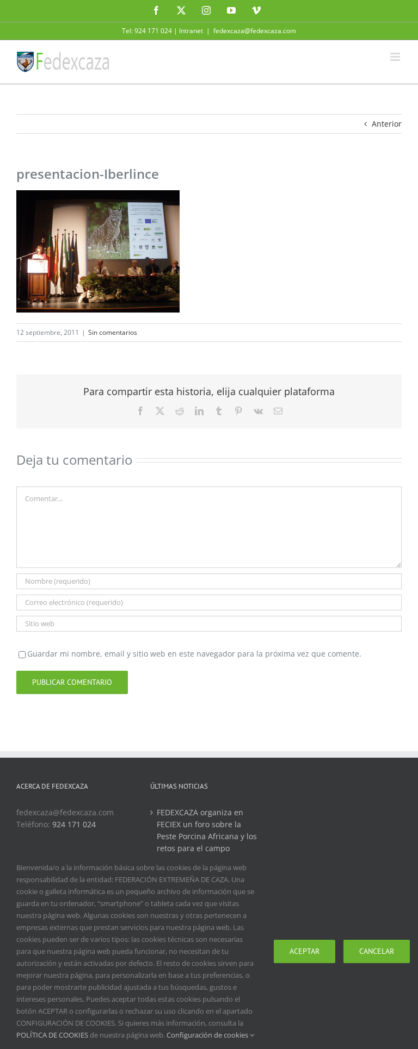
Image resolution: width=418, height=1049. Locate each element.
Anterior (387, 123)
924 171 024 (74, 824)
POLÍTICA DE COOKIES (52, 1035)
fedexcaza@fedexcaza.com (254, 30)
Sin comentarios (112, 332)
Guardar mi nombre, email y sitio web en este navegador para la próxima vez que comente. (194, 653)
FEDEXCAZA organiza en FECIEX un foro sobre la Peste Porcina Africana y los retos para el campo (207, 830)
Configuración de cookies (208, 1035)
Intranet (191, 30)
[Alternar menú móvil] (396, 57)
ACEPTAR (304, 951)
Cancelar (376, 951)
